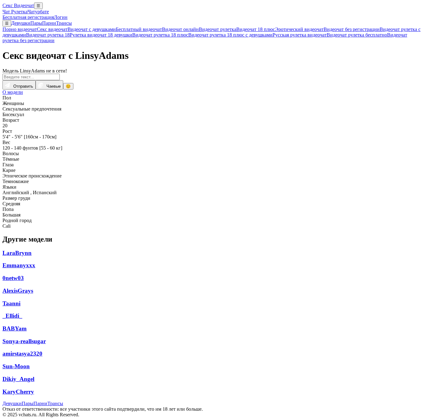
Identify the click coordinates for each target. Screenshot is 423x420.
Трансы (64, 23)
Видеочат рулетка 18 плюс (160, 34)
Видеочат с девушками (92, 29)
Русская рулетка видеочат (300, 34)
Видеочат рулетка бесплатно (357, 34)
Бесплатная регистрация (28, 17)
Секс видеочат (52, 29)
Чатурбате (38, 11)
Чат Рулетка (15, 11)
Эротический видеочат (299, 29)
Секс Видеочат (18, 5)
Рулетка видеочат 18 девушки (101, 34)
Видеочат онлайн (180, 29)
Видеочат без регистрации (352, 29)
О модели (12, 92)
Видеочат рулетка (217, 29)
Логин (61, 17)
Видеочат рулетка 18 (48, 34)
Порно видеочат (19, 29)
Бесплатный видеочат (139, 29)
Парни (49, 23)
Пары (36, 23)
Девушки (20, 23)
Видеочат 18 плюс (255, 29)
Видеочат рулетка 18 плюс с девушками (230, 34)
